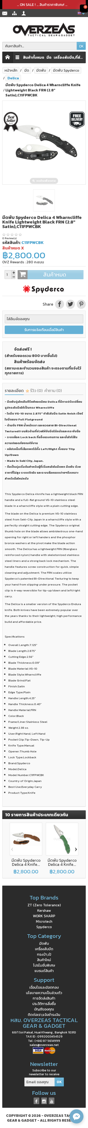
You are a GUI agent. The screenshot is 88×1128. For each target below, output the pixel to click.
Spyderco (44, 927)
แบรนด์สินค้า (44, 970)
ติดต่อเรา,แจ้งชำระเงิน (44, 1014)
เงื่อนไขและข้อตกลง (44, 987)
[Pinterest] (81, 304)
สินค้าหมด (54, 275)
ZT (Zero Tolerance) (44, 905)
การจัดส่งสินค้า (44, 998)
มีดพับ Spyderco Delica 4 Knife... (26, 862)
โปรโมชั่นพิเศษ (44, 965)
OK (81, 46)
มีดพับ (44, 943)
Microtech (44, 921)
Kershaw (44, 910)
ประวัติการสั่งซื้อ (44, 1003)
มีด (48, 57)
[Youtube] (51, 1101)
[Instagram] (44, 1101)
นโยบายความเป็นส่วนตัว (44, 992)
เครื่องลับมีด (44, 949)
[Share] (59, 304)
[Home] (7, 57)
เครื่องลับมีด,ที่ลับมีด (69, 57)
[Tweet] (70, 304)
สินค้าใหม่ (44, 959)
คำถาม (53, 390)
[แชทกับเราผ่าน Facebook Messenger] (76, 1116)
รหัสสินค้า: (11, 242)
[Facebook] (36, 1101)
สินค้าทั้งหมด (33, 57)
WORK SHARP (44, 916)
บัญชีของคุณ (44, 1009)
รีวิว (36, 390)
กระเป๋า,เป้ (44, 954)
